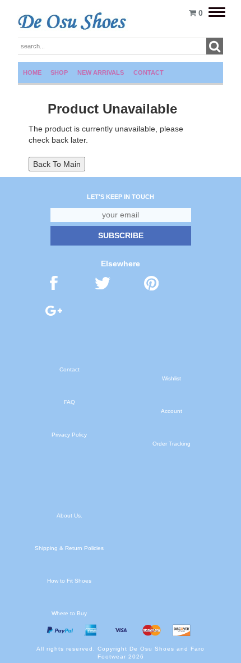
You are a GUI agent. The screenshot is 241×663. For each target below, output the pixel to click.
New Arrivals (100, 72)
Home (32, 72)
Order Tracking (171, 444)
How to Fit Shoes (69, 581)
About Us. (69, 515)
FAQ (69, 402)
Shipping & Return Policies (69, 548)
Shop (59, 72)
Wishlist (171, 378)
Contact (148, 72)
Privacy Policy (69, 435)
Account (171, 411)
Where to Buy (69, 613)
